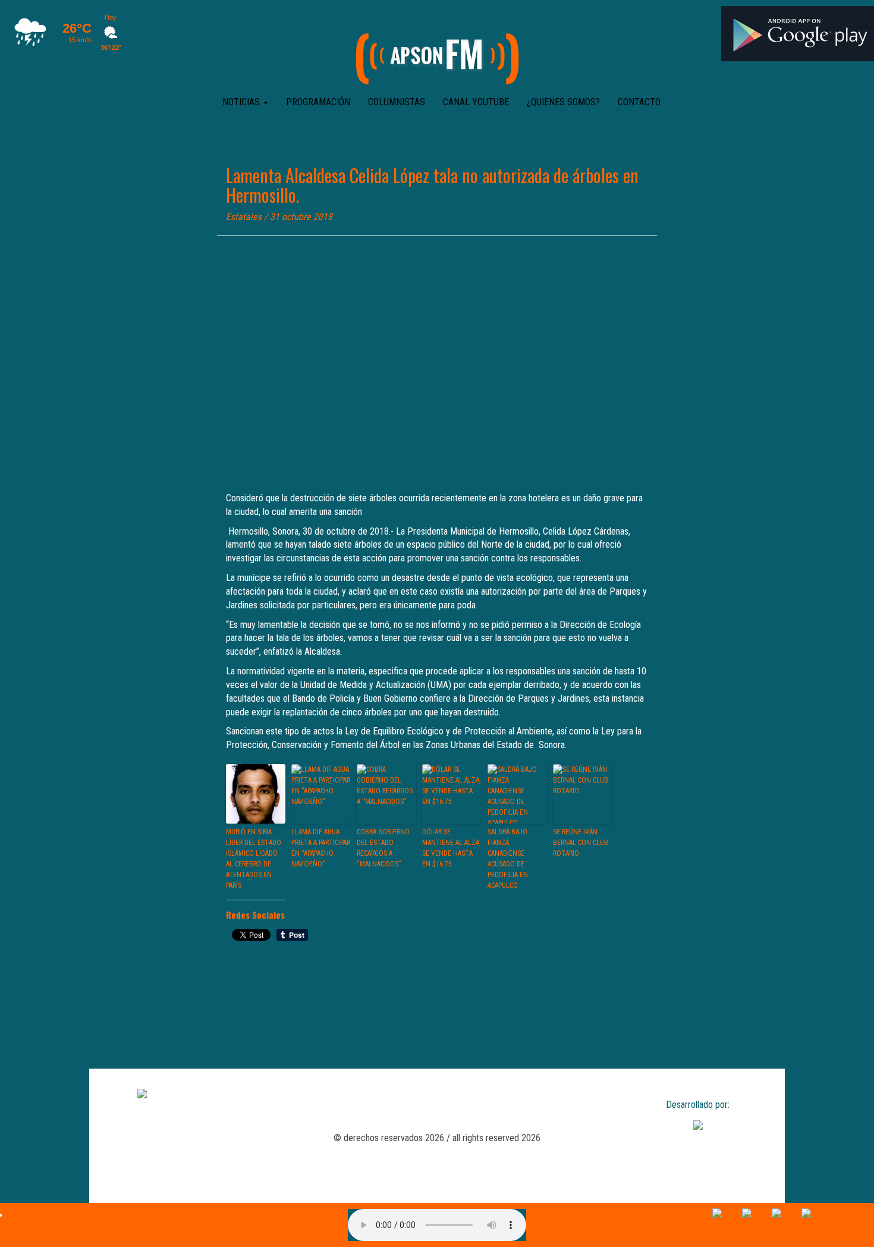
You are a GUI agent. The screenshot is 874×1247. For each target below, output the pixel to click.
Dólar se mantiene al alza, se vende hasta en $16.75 (451, 848)
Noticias (242, 102)
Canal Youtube (476, 102)
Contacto (639, 102)
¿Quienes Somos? (563, 102)
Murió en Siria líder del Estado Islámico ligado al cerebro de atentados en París (253, 859)
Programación (318, 102)
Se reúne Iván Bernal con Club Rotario (580, 842)
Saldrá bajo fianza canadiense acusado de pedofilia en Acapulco (508, 859)
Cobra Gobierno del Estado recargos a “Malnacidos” (383, 848)
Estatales (244, 216)
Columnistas (396, 102)
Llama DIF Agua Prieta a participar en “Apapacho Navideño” (320, 848)
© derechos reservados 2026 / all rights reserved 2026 (437, 1138)
